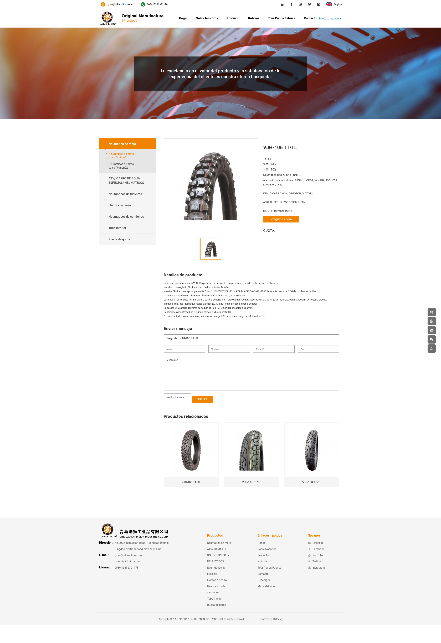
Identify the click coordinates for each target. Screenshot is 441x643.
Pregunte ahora (281, 219)
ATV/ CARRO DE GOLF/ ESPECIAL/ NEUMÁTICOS (218, 555)
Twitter (316, 561)
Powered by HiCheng (271, 619)
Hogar (183, 18)
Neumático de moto (219, 543)
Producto (233, 18)
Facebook (318, 549)
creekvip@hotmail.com (128, 561)
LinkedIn (317, 543)
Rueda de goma (216, 604)
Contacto (310, 18)
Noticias (253, 18)
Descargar (264, 580)
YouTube (317, 555)
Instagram (318, 567)
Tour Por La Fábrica (281, 18)
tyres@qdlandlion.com (128, 555)
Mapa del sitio (266, 586)
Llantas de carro (217, 580)
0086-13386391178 (127, 567)
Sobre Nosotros (207, 18)
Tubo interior (214, 598)
